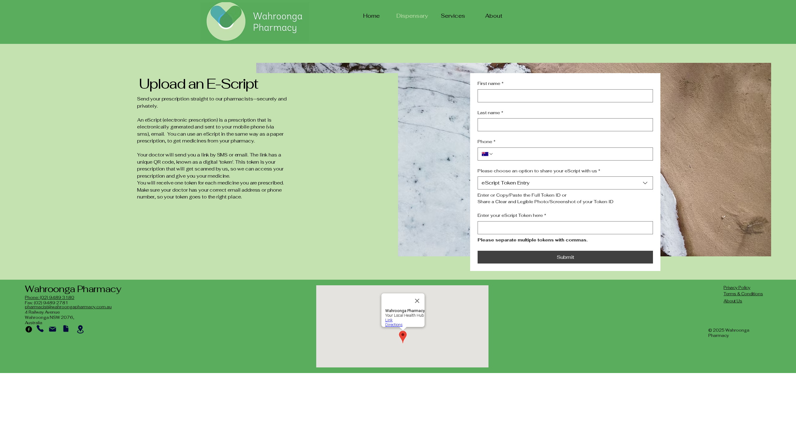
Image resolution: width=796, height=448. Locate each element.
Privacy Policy (737, 287)
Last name (490, 112)
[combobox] (565, 182)
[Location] (80, 329)
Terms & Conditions (743, 293)
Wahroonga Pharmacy (73, 289)
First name (491, 83)
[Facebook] (29, 329)
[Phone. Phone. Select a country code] (487, 154)
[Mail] (53, 329)
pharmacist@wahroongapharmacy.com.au (68, 307)
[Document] (65, 329)
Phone (487, 141)
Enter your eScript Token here (512, 215)
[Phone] (40, 329)
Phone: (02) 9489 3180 (49, 297)
